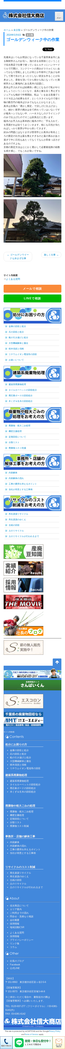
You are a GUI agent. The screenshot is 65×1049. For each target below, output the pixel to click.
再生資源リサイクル (18, 514)
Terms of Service (31, 1034)
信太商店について (19, 905)
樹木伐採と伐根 (16, 348)
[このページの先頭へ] (57, 662)
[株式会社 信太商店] (23, 15)
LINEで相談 (32, 298)
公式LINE (15, 968)
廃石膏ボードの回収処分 (20, 395)
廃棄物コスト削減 (17, 448)
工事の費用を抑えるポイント (23, 484)
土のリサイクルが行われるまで (24, 536)
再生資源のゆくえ (17, 519)
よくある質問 (13, 279)
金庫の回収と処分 (17, 326)
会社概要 (14, 920)
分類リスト (14, 442)
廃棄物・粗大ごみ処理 (19, 425)
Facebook (15, 964)
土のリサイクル (16, 530)
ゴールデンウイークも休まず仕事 (18, 256)
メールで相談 (32, 288)
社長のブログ (17, 961)
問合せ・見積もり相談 (21, 916)
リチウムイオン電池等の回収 (23, 354)
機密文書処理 (15, 431)
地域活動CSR (17, 927)
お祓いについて (16, 360)
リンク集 (14, 943)
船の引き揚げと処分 (18, 337)
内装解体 (13, 472)
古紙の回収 (14, 525)
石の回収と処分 (16, 332)
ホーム (7, 30)
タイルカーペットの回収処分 (23, 390)
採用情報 (14, 923)
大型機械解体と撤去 (18, 343)
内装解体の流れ (16, 478)
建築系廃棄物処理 (17, 384)
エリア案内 (16, 909)
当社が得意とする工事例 (20, 489)
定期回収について (17, 437)
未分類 (16, 30)
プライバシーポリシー (21, 940)
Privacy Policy (54, 1031)
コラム (13, 947)
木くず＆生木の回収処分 (20, 401)
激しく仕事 (51, 254)
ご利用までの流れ (19, 913)
